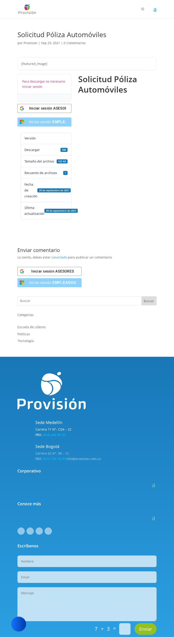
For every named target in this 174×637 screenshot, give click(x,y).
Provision (30, 43)
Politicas (23, 334)
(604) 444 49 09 (54, 435)
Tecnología (25, 341)
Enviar (145, 629)
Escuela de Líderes (31, 327)
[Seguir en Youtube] (48, 531)
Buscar (149, 301)
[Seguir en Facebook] (21, 531)
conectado (59, 257)
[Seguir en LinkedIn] (39, 531)
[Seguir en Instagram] (30, 531)
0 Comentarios (75, 43)
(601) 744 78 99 (54, 459)
